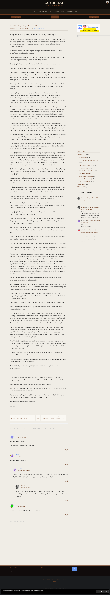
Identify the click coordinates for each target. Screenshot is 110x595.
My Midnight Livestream (86, 176)
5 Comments (13, 28)
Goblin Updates (72, 12)
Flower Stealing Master (24, 28)
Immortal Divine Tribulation (86, 170)
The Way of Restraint (84, 181)
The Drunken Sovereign (85, 178)
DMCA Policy (58, 580)
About (64, 580)
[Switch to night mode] (107, 2)
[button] (10, 5)
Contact (55, 581)
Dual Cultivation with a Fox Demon (88, 160)
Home (35, 12)
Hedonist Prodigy (84, 168)
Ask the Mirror (83, 157)
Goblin (23, 485)
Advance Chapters (16, 17)
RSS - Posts (43, 571)
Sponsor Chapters (94, 17)
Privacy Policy (48, 580)
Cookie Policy (30, 592)
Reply (66, 450)
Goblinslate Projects (45, 12)
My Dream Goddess (84, 173)
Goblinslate (55, 3)
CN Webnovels (81, 155)
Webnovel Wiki (59, 12)
